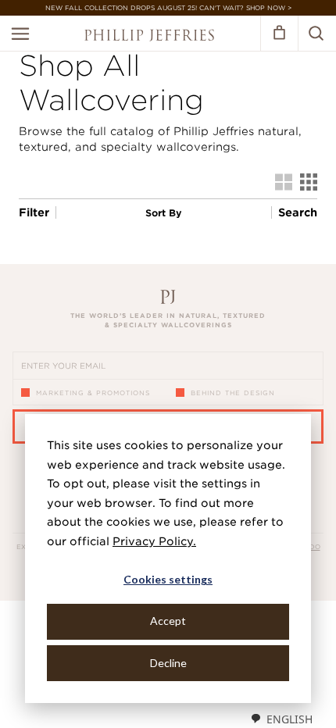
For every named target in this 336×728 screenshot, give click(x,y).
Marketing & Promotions (93, 393)
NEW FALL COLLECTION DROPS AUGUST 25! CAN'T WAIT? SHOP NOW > (168, 8)
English (289, 719)
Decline (168, 662)
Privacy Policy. (154, 541)
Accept (168, 620)
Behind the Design (233, 393)
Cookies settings (168, 579)
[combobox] (281, 718)
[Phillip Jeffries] (149, 37)
